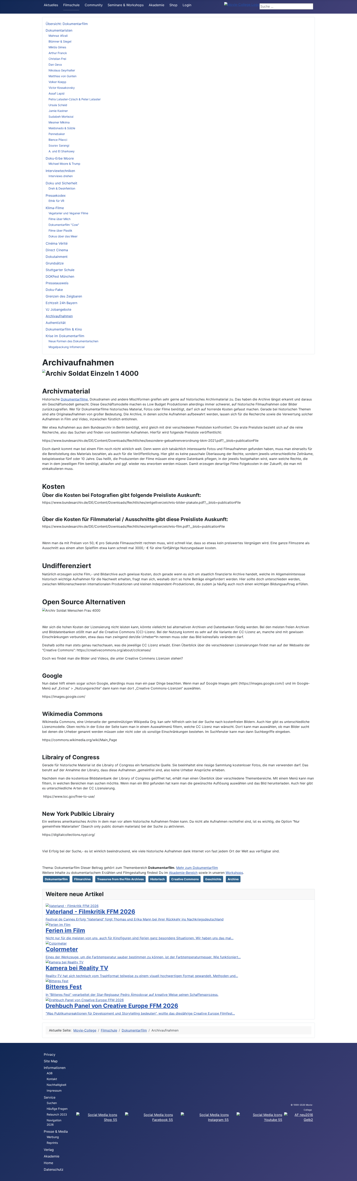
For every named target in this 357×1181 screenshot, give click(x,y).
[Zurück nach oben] (352, 1176)
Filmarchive (82, 879)
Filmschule (71, 5)
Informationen (54, 1068)
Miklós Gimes (57, 47)
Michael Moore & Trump (64, 163)
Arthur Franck (58, 53)
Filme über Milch (59, 219)
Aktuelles (51, 5)
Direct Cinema (57, 250)
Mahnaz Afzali (58, 35)
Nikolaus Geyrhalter (62, 70)
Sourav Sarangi (59, 145)
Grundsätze (55, 263)
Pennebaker (57, 134)
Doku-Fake (54, 290)
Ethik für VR (56, 201)
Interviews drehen (61, 176)
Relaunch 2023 (57, 1114)
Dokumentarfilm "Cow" (64, 224)
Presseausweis (57, 283)
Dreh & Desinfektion (62, 188)
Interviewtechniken (60, 171)
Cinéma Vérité (57, 243)
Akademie (156, 5)
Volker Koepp (57, 82)
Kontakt (52, 1079)
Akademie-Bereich (183, 873)
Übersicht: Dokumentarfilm (67, 24)
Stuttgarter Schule (60, 270)
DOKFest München (60, 276)
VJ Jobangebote (58, 309)
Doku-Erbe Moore (60, 158)
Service (49, 1097)
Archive (233, 879)
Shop (173, 5)
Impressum (54, 1090)
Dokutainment (57, 257)
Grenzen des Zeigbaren (64, 296)
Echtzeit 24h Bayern (61, 303)
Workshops (234, 873)
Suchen (52, 1103)
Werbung (53, 1137)
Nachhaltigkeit (56, 1084)
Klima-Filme (55, 208)
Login (187, 5)
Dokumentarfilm (56, 879)
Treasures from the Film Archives (120, 879)
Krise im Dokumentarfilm (65, 336)
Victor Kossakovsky (62, 87)
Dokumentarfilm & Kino (64, 329)
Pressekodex (56, 195)
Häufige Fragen (57, 1108)
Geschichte (213, 879)
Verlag (49, 1150)
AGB (49, 1073)
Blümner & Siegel (60, 41)
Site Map (51, 1061)
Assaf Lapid (56, 93)
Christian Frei (57, 58)
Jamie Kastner (58, 111)
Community (94, 5)
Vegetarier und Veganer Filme (68, 213)
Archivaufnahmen (59, 316)
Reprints (52, 1142)
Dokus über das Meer (63, 236)
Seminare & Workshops (126, 5)
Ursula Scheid (58, 105)
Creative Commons (185, 879)
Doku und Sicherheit (61, 183)
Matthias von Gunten (62, 76)
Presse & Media (56, 1131)
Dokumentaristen (59, 30)
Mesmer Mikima (59, 122)
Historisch (157, 879)
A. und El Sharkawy (62, 151)
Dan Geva (55, 64)
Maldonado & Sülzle (62, 128)
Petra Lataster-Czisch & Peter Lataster (75, 99)
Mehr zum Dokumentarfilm (197, 868)
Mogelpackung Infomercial (66, 347)
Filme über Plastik (60, 230)
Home (48, 1163)
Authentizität (56, 323)
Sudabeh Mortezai (61, 116)
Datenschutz (53, 1169)
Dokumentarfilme (74, 399)
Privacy (49, 1054)
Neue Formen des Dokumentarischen (73, 341)
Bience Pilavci (58, 139)
